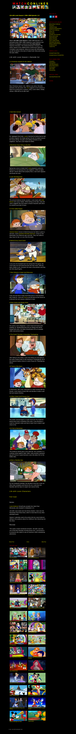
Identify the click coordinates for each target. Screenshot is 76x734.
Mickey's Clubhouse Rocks (55, 43)
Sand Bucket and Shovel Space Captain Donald (36, 708)
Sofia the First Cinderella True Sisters (17, 683)
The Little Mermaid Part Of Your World (36, 670)
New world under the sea (33, 621)
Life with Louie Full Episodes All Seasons (35, 658)
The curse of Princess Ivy (33, 557)
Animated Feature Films (54, 53)
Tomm (25, 297)
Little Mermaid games (53, 64)
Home (28, 541)
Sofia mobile (52, 68)
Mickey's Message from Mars (16, 721)
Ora (28, 87)
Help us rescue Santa (14, 695)
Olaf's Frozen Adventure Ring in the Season (17, 708)
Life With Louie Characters (54, 34)
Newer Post (11, 541)
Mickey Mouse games (53, 65)
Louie (25, 136)
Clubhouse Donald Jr (32, 683)
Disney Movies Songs (14, 632)
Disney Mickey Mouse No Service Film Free (36, 609)
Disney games (52, 62)
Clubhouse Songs (53, 27)
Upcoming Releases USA (54, 76)
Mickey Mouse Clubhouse (54, 24)
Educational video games (54, 42)
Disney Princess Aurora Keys (16, 582)
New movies (52, 33)
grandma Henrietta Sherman (27, 233)
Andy (29, 168)
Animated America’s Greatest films (56, 55)
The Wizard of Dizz (32, 570)
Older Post (44, 541)
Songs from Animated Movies (55, 28)
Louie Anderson (14, 506)
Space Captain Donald (54, 40)
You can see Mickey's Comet (34, 695)
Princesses (51, 25)
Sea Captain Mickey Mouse (15, 657)
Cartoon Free (52, 46)
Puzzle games (52, 67)
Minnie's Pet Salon (53, 39)
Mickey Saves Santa (53, 36)
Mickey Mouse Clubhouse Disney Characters (35, 595)
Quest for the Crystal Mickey (15, 608)
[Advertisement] (28, 101)
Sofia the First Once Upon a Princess (17, 594)
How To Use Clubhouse (54, 30)
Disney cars (51, 31)
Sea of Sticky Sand (14, 670)
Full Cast (13, 497)
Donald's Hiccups (53, 45)
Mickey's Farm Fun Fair (15, 621)
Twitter (51, 17)
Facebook (53, 17)
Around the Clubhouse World (34, 582)
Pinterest (56, 17)
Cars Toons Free (13, 557)
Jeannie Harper (14, 232)
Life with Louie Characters (20, 491)
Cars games (51, 61)
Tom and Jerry (52, 70)
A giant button (31, 721)
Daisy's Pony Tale (53, 37)
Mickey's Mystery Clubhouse (34, 644)
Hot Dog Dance (13, 644)
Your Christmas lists (32, 632)
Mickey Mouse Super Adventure (16, 570)
